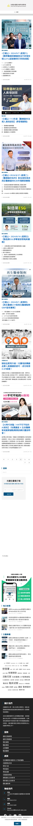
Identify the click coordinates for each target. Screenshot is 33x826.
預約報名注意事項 (9, 781)
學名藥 (24, 669)
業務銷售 (25, 673)
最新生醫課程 (5, 50)
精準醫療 (22, 680)
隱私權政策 (6, 783)
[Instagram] (10, 815)
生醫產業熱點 (7, 775)
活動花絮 (7, 676)
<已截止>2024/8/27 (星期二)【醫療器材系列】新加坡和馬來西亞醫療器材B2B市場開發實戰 (16, 178)
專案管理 (28, 669)
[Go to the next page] (29, 462)
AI (4, 663)
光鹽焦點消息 (5, 360)
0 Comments (19, 613)
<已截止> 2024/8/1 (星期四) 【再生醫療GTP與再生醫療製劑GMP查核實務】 (16, 305)
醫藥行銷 (22, 690)
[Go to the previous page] (4, 459)
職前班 (5, 683)
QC (16, 665)
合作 (14, 669)
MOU (13, 665)
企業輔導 (6, 748)
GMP (27, 663)
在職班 (20, 669)
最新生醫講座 (5, 422)
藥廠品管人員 (22, 683)
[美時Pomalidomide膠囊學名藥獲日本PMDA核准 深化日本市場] (4, 611)
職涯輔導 (6, 751)
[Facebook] (5, 815)
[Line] (20, 815)
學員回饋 (6, 772)
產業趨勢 (17, 680)
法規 (29, 673)
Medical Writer (8, 665)
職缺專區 (6, 745)
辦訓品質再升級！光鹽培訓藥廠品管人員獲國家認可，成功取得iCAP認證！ (16, 366)
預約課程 (6, 742)
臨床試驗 (13, 683)
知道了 (18, 823)
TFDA (21, 665)
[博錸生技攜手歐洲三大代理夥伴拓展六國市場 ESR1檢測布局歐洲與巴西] (4, 627)
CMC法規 (13, 663)
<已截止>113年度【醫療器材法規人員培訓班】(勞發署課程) (16, 120)
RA (18, 665)
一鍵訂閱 (8, 494)
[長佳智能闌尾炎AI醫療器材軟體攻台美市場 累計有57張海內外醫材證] (4, 619)
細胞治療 (27, 680)
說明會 (15, 687)
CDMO (8, 663)
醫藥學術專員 (15, 690)
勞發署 (5, 668)
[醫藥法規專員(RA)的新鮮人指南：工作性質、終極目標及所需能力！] (4, 639)
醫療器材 (27, 687)
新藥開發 (12, 672)
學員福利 (6, 769)
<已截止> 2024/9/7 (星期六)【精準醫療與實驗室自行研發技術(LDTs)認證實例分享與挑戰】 (16, 56)
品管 (17, 669)
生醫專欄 (12, 680)
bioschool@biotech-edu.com (17, 810)
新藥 (6, 673)
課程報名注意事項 (9, 778)
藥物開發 (27, 683)
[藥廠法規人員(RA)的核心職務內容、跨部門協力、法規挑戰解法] (4, 648)
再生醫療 (25, 665)
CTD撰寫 (20, 663)
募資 (11, 669)
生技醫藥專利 (6, 680)
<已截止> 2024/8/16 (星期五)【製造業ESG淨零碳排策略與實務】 (16, 239)
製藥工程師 (9, 687)
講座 (20, 687)
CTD (16, 663)
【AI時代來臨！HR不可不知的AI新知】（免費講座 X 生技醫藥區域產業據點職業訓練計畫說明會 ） (16, 428)
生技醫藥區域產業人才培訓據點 (13, 760)
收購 (4, 673)
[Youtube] (15, 815)
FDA (24, 663)
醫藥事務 (10, 690)
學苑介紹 (6, 766)
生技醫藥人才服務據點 (21, 677)
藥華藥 (3, 687)
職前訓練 (4, 116)
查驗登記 (20, 673)
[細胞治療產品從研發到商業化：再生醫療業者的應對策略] (4, 656)
